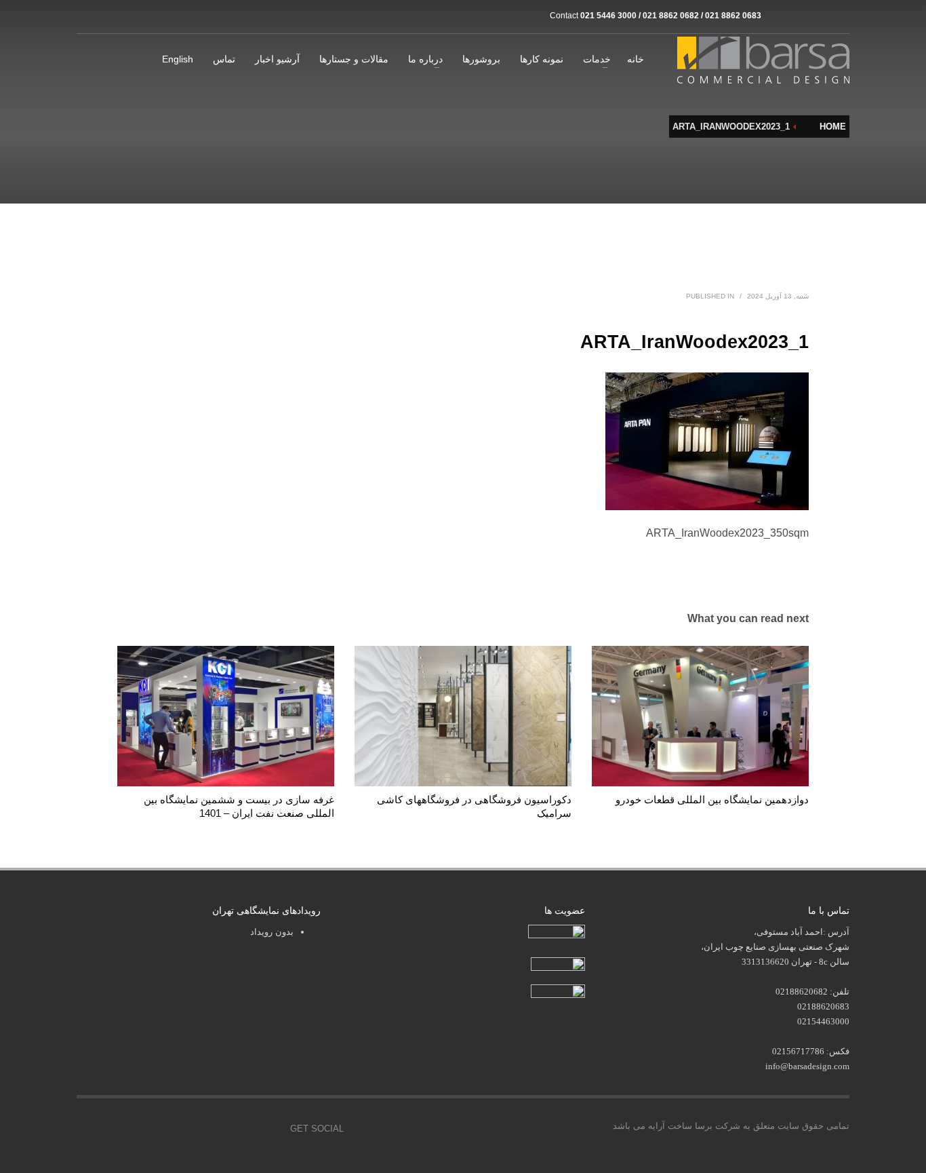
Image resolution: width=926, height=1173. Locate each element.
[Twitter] (209, 1129)
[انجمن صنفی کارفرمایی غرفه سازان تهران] (558, 992)
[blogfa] (819, 15)
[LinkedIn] (839, 15)
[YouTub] (270, 1129)
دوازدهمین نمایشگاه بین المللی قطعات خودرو (712, 799)
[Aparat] (798, 15)
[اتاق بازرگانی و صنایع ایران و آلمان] (558, 963)
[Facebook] (178, 1129)
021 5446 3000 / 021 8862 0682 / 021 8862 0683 (670, 15)
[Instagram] (778, 15)
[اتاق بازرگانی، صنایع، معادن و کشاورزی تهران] (556, 932)
